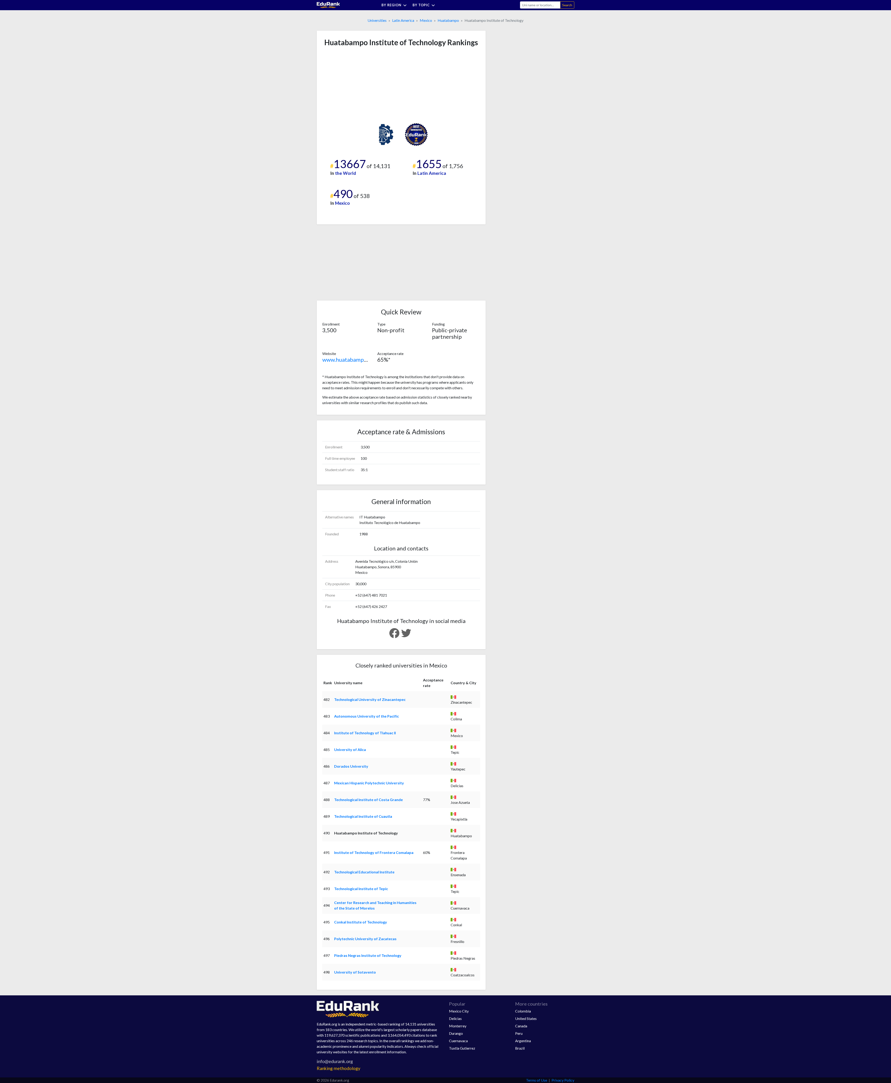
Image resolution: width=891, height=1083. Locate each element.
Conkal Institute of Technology (360, 922)
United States (526, 1018)
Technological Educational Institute (364, 872)
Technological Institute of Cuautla (363, 816)
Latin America (403, 20)
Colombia (523, 1011)
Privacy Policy (563, 1080)
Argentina (523, 1040)
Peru (519, 1033)
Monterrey (457, 1026)
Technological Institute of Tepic (361, 888)
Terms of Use (536, 1080)
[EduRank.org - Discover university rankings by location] (328, 4)
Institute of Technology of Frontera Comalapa (373, 852)
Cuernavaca (458, 1040)
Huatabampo (448, 20)
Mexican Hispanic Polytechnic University (369, 783)
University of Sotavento (355, 972)
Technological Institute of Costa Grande (368, 799)
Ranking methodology (338, 1068)
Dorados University (351, 766)
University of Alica (350, 749)
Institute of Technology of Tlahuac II (365, 733)
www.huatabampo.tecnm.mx (357, 359)
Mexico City (459, 1011)
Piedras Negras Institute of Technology (367, 955)
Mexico (426, 20)
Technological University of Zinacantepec (370, 699)
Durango (456, 1033)
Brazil (520, 1048)
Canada (521, 1026)
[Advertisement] (357, 84)
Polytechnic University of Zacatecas (365, 938)
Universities (377, 20)
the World (345, 173)
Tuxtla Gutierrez (462, 1048)
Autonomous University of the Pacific (366, 716)
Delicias (455, 1018)
